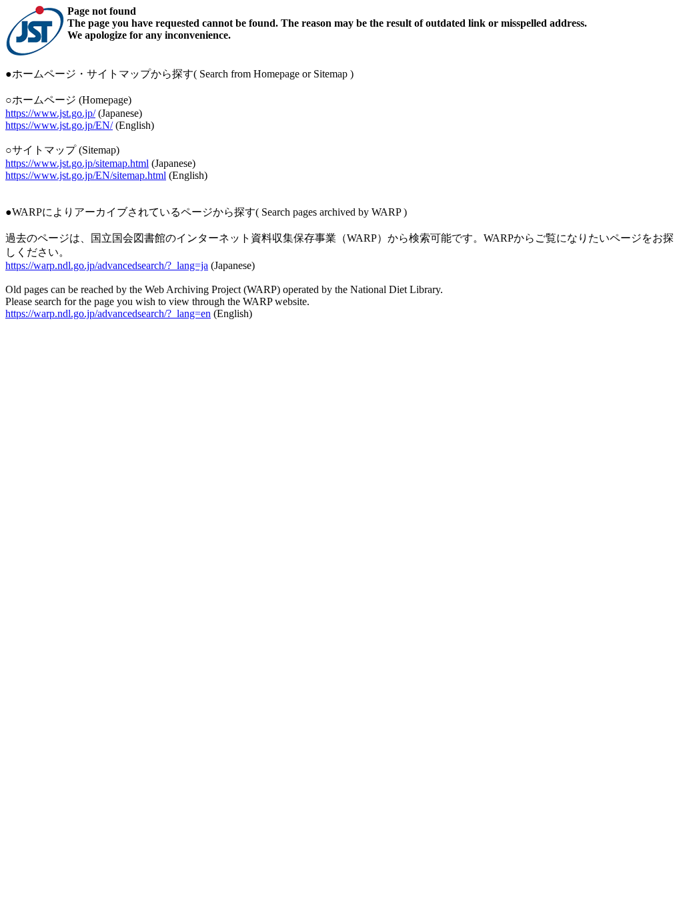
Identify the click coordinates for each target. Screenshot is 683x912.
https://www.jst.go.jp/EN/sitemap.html (85, 175)
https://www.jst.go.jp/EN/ (59, 125)
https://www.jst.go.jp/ (50, 113)
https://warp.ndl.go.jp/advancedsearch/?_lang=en (108, 313)
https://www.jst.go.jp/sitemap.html (77, 163)
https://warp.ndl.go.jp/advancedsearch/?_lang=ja (106, 265)
